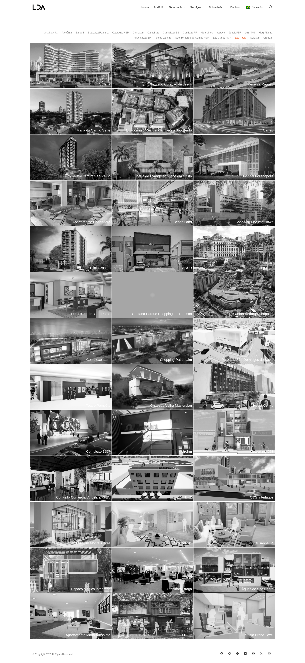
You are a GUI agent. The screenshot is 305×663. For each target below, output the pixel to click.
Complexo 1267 (98, 451)
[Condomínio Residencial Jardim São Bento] (152, 111)
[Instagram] (229, 653)
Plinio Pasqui (100, 268)
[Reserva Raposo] (234, 65)
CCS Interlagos (261, 497)
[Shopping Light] (234, 249)
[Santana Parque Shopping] (234, 295)
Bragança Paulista (98, 32)
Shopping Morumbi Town (254, 222)
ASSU (187, 268)
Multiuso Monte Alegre (93, 543)
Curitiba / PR (190, 32)
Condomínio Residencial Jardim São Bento (159, 130)
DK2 (188, 497)
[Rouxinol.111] (152, 524)
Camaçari (138, 32)
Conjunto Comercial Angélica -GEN (83, 497)
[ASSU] (152, 249)
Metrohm (185, 451)
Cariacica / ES (171, 32)
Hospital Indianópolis (257, 176)
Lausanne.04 (263, 543)
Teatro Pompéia (98, 405)
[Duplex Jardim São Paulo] (71, 295)
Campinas (153, 32)
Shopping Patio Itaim (176, 360)
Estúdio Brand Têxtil (257, 635)
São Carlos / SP (222, 37)
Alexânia (67, 32)
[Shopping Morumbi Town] (234, 203)
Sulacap (255, 37)
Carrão (268, 130)
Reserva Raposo (260, 84)
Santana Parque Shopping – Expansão (162, 314)
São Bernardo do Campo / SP (192, 37)
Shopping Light (261, 268)
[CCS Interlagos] (234, 478)
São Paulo (240, 37)
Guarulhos (207, 32)
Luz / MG (250, 32)
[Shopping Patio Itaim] (152, 341)
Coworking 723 (261, 451)
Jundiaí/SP (235, 32)
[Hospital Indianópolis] (234, 157)
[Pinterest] (237, 653)
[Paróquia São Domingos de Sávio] (234, 341)
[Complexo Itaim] (71, 341)
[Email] (269, 653)
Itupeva (221, 32)
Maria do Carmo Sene (93, 130)
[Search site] (270, 7)
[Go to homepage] (39, 7)
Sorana (104, 84)
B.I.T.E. (186, 635)
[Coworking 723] (234, 432)
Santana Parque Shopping (253, 314)
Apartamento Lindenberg (91, 222)
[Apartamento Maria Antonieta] (71, 616)
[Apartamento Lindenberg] (71, 203)
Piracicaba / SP (142, 37)
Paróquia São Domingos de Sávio (247, 360)
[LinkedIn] (245, 653)
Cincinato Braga (179, 589)
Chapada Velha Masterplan (171, 405)
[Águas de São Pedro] (234, 570)
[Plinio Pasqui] (71, 249)
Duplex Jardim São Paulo (90, 314)
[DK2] (152, 478)
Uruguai (267, 37)
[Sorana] (71, 65)
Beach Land (182, 222)
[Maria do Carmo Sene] (71, 111)
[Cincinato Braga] (152, 570)
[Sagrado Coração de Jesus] (152, 65)
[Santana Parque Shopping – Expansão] (152, 295)
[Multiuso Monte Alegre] (71, 524)
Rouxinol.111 (182, 543)
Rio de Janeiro (163, 37)
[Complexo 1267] (71, 432)
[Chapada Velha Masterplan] (152, 387)
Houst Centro (263, 405)
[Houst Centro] (234, 387)
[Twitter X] (261, 653)
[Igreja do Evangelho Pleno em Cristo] (152, 157)
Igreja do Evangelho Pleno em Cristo (164, 176)
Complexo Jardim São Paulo (88, 176)
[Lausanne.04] (234, 524)
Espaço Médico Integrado (90, 589)
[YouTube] (253, 653)
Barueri (80, 32)
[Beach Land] (152, 203)
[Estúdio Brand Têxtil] (234, 616)
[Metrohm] (152, 432)
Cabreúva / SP (120, 32)
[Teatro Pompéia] (71, 387)
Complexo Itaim (98, 360)
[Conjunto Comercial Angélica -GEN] (71, 478)
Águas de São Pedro (257, 589)
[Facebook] (221, 653)
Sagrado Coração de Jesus (171, 84)
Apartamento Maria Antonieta (88, 635)
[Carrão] (234, 111)
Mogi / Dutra (265, 32)
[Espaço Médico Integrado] (71, 570)
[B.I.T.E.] (152, 616)
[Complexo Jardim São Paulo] (71, 157)
